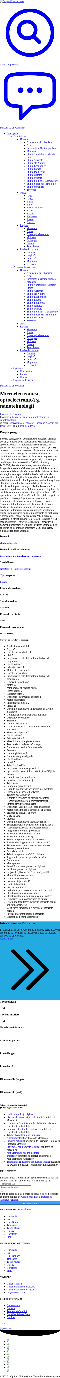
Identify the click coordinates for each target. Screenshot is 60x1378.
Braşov (10, 1231)
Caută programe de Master (20, 1289)
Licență (3, 582)
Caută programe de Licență (21, 1286)
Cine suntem (13, 1305)
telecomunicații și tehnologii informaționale (20, 556)
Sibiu (9, 1236)
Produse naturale (15, 1140)
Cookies (11, 1317)
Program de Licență (10, 414)
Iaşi (8, 1219)
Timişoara (12, 1225)
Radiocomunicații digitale (20, 1114)
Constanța (12, 1233)
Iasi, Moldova (27, 425)
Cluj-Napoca (13, 1222)
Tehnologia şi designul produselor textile (28, 1161)
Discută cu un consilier (12, 385)
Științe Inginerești (8, 543)
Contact (11, 1308)
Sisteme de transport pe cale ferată (24, 1117)
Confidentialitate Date (18, 1314)
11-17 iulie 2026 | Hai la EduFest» (30, 10)
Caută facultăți (14, 1283)
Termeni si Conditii (17, 1311)
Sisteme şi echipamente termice (23, 1146)
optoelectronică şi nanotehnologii (15, 569)
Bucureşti (12, 1216)
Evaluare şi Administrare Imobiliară (25, 1123)
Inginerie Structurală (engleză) (22, 1129)
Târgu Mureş (13, 1228)
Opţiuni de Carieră (16, 1292)
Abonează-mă (30, 1203)
